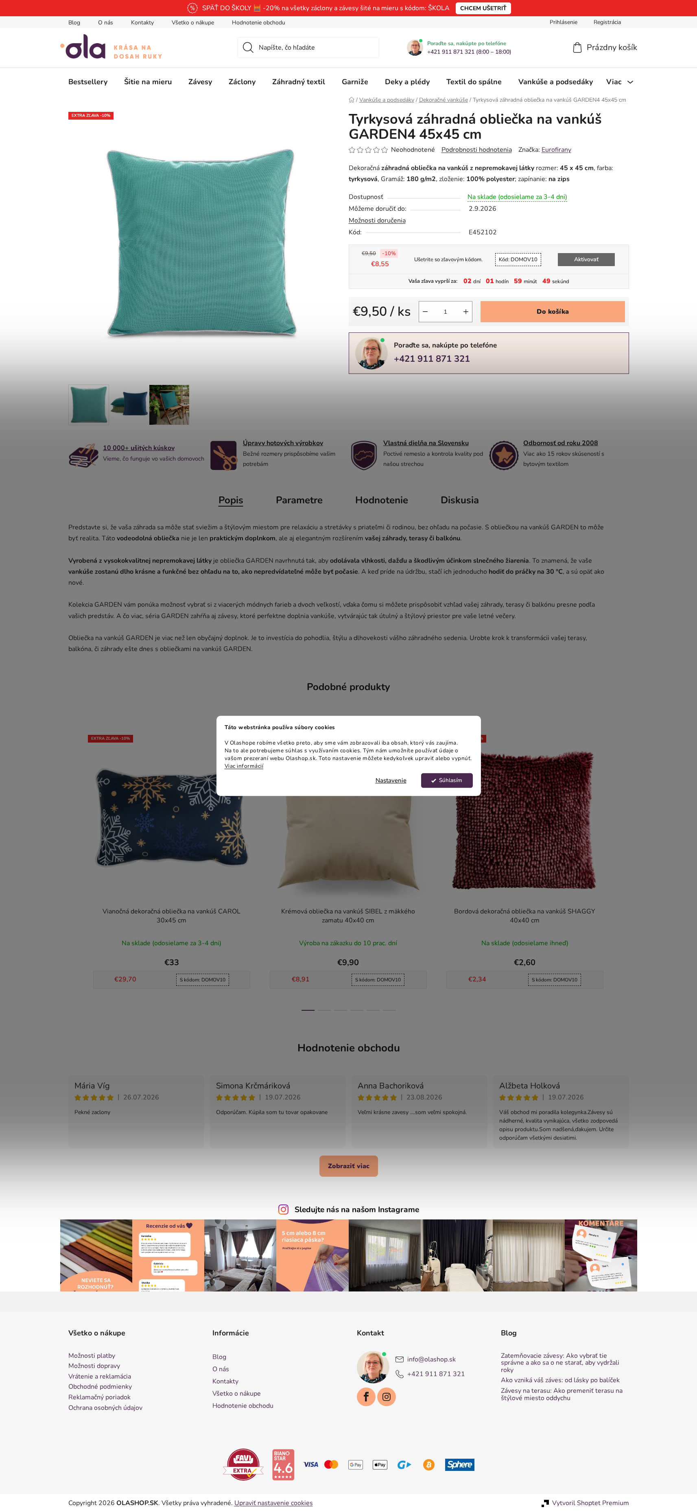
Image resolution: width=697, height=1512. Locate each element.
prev (74, 870)
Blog (74, 22)
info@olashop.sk (431, 1359)
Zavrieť (405, 387)
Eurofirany (556, 149)
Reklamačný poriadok (99, 1397)
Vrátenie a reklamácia (99, 1377)
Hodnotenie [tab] (381, 500)
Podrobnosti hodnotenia (476, 149)
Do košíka (553, 311)
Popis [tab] (230, 500)
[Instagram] (386, 1396)
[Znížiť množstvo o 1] (425, 312)
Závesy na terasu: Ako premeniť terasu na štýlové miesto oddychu (562, 1394)
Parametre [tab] (299, 500)
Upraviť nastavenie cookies (273, 1503)
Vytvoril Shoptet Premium (590, 1503)
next (622, 870)
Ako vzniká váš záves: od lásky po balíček (560, 1380)
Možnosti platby (91, 1356)
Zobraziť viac (348, 1166)
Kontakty (142, 22)
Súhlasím (450, 780)
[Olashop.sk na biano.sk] (283, 1464)
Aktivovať (586, 259)
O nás (105, 22)
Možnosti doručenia (377, 220)
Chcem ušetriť (483, 8)
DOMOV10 (518, 259)
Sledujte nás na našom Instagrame (357, 1209)
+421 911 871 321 (432, 359)
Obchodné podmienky (100, 1387)
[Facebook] (366, 1396)
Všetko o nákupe (193, 22)
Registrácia (607, 22)
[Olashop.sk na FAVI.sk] (243, 1464)
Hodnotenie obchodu (258, 22)
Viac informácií (244, 766)
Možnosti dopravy (94, 1366)
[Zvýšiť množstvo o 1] (466, 312)
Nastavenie (391, 781)
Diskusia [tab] (460, 500)
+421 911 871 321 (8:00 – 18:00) (469, 52)
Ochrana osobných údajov (105, 1408)
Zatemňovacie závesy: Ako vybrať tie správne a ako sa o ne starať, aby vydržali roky (560, 1363)
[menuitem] (88, 82)
